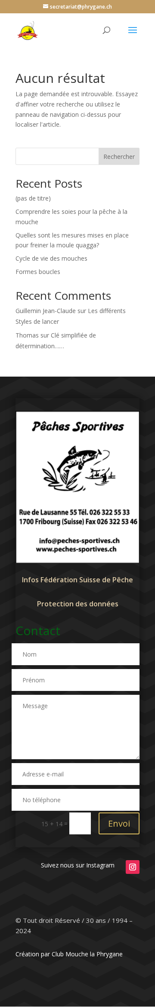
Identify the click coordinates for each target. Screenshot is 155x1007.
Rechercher (119, 156)
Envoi (119, 823)
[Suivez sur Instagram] (133, 867)
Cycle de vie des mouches (51, 258)
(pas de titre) (33, 198)
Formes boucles (38, 272)
